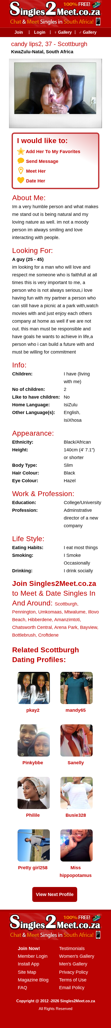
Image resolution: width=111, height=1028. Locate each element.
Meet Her (36, 171)
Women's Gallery (76, 956)
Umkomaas (50, 611)
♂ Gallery (88, 32)
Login (39, 32)
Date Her (35, 180)
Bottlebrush (24, 635)
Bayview (88, 627)
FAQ (22, 987)
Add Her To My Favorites (53, 151)
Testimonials (72, 948)
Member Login (32, 956)
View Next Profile (55, 894)
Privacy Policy (73, 972)
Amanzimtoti (67, 619)
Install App (28, 964)
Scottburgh (66, 604)
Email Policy (71, 987)
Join (18, 32)
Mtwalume (74, 611)
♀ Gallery (63, 32)
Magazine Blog (33, 979)
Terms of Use (72, 979)
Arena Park (65, 627)
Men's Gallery (73, 964)
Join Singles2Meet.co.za (54, 583)
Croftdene (48, 635)
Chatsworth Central (32, 627)
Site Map (27, 972)
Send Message (42, 161)
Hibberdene (40, 619)
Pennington (24, 611)
